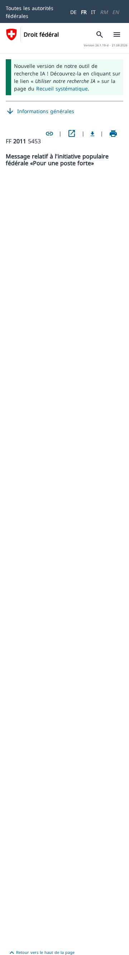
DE (73, 12)
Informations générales (40, 111)
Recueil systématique (62, 88)
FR (84, 12)
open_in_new (71, 133)
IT (93, 12)
